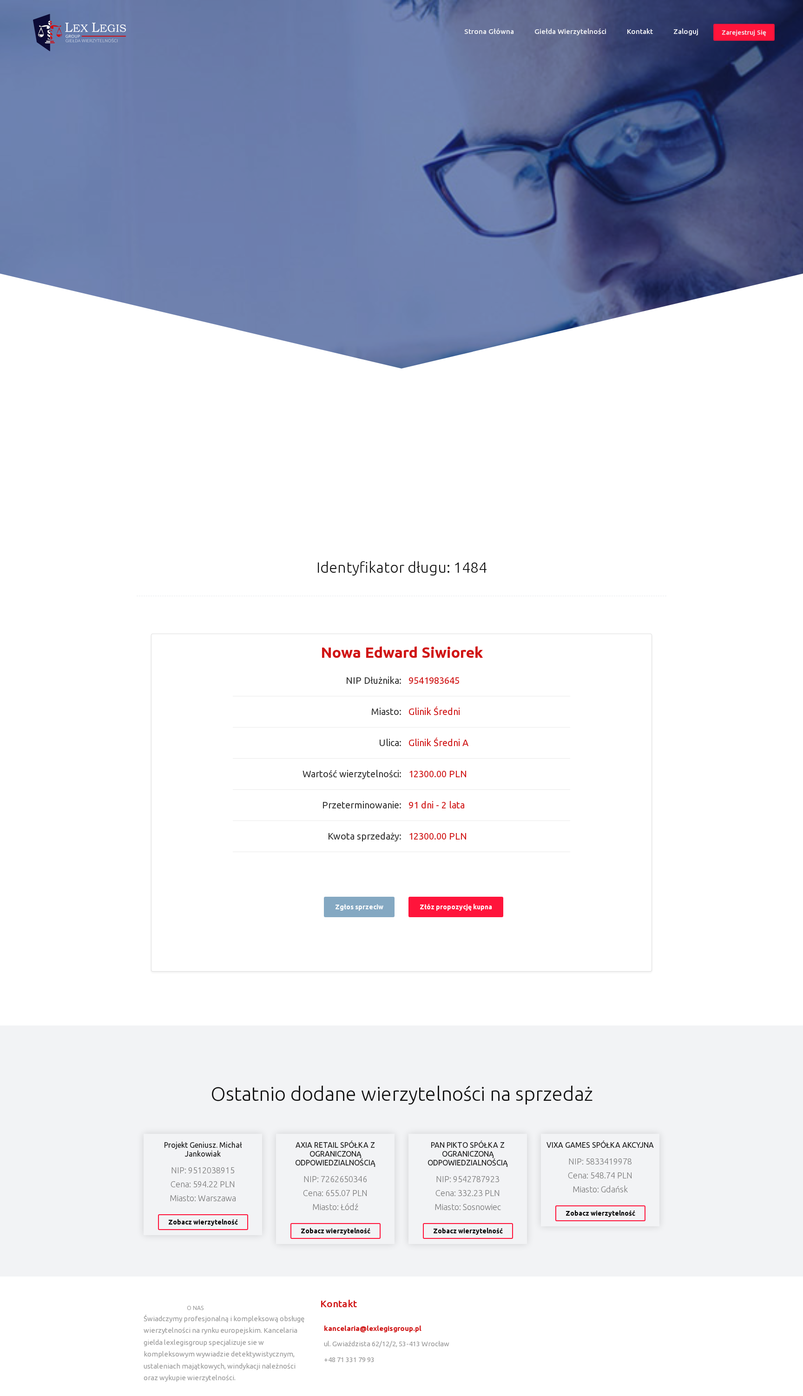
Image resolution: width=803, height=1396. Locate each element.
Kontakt (640, 31)
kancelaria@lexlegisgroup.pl (372, 1328)
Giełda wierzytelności (570, 31)
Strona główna (493, 33)
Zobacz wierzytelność (203, 1222)
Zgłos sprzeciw (359, 907)
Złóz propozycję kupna (456, 907)
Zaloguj (685, 31)
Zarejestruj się (744, 32)
